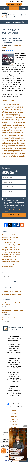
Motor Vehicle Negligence (11, 245)
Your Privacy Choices (16, 404)
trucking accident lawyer (12, 151)
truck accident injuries (18, 125)
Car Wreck (6, 240)
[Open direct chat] (24, 426)
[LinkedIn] (14, 225)
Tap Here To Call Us (14, 4)
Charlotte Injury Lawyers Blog (14, 15)
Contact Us (14, 425)
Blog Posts (14, 427)
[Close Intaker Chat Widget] (26, 426)
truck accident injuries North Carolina (12, 127)
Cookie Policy (9, 406)
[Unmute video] (18, 441)
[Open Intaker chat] (11, 461)
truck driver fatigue (7, 147)
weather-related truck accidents (16, 156)
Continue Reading (8, 100)
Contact (14, 8)
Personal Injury (8, 235)
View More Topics (7, 266)
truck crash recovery (16, 143)
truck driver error (20, 145)
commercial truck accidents (16, 109)
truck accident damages (12, 124)
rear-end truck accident (15, 117)
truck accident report (14, 135)
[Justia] (18, 225)
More (23, 8)
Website (14, 413)
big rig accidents (19, 107)
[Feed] (22, 225)
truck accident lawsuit (16, 129)
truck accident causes (18, 120)
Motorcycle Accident (9, 259)
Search (14, 281)
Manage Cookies (19, 406)
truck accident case (7, 120)
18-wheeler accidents (12, 106)
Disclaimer (14, 416)
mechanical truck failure (16, 112)
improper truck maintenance (10, 111)
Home (4, 8)
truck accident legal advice (18, 132)
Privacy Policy (12, 209)
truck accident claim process (9, 122)
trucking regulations (13, 155)
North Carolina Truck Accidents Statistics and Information (12, 40)
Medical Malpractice (9, 256)
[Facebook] (6, 225)
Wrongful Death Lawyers (11, 250)
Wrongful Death (8, 242)
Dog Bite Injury (8, 264)
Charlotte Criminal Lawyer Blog (11, 291)
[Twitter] (10, 225)
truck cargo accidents (12, 140)
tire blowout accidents (17, 119)
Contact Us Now (14, 215)
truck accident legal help (8, 133)
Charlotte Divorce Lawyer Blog (11, 294)
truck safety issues (11, 148)
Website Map (14, 422)
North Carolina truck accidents (10, 114)
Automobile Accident (13, 104)
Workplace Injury (8, 247)
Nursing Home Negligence (11, 261)
